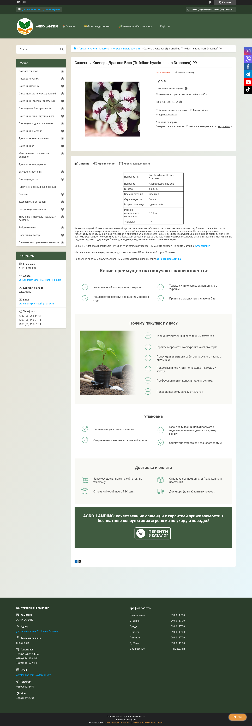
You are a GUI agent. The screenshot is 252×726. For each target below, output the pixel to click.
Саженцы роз (26, 146)
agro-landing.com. (167, 259)
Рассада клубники (29, 78)
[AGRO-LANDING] (24, 26)
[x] (80, 562)
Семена (23, 194)
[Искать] (62, 49)
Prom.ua (141, 716)
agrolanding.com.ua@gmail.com (36, 303)
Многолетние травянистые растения (120, 48)
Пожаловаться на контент (117, 723)
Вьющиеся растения (30, 171)
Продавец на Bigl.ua (126, 719)
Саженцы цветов (28, 179)
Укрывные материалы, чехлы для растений (37, 218)
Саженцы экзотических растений (38, 93)
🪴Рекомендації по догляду (135, 26)
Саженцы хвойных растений (35, 108)
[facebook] (76, 562)
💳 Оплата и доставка (97, 26)
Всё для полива (28, 227)
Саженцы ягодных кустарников (37, 116)
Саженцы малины (29, 86)
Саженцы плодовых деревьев (36, 123)
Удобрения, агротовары (32, 201)
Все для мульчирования (32, 209)
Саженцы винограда (30, 131)
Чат (240, 717)
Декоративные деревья (32, 164)
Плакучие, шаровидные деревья (37, 186)
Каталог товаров (28, 71)
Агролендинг (202, 246)
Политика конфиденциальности (147, 723)
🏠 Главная (68, 26)
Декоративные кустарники (34, 138)
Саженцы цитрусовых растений (37, 101)
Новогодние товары (30, 235)
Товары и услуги (88, 48)
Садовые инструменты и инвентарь (39, 242)
